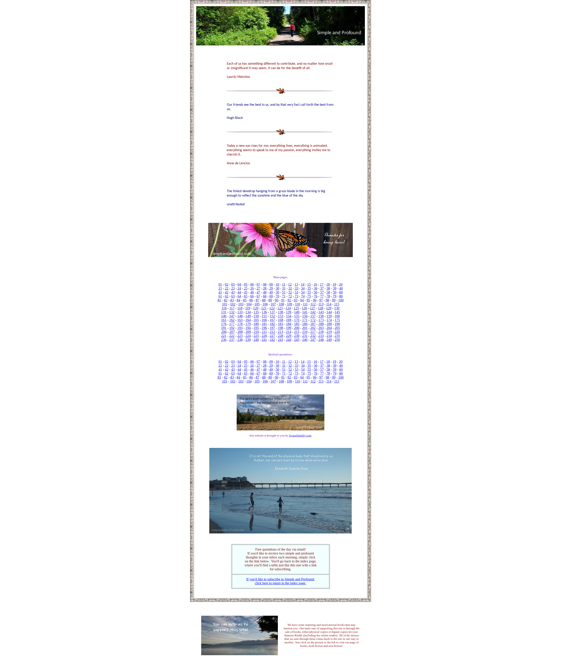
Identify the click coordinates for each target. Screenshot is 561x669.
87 (257, 300)
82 (225, 300)
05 (245, 284)
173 (321, 320)
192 (231, 328)
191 (223, 328)
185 (296, 324)
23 (233, 288)
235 (337, 336)
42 (226, 292)
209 (248, 332)
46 (252, 292)
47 (258, 292)
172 (313, 320)
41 (220, 292)
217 (313, 332)
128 (320, 308)
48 (264, 292)
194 (248, 328)
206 (224, 332)
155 (296, 316)
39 (334, 288)
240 (256, 340)
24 (239, 288)
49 (271, 292)
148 (240, 316)
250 (337, 340)
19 (334, 284)
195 (256, 328)
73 (296, 296)
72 (290, 296)
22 (226, 288)
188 (321, 324)
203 (321, 328)
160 (337, 316)
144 (329, 312)
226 (264, 336)
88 (264, 300)
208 (240, 332)
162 (231, 320)
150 (256, 316)
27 (258, 288)
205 (337, 328)
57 (322, 292)
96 (314, 300)
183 (280, 324)
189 (329, 324)
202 (313, 328)
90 (276, 300)
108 (281, 304)
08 (264, 284)
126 (304, 308)
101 (224, 304)
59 (334, 292)
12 (290, 284)
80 (341, 296)
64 (239, 296)
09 (271, 284)
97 (321, 300)
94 (302, 300)
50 (277, 292)
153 (280, 316)
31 (284, 288)
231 (304, 336)
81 (219, 300)
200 (296, 328)
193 (240, 328)
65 (245, 296)
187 (313, 324)
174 (329, 320)
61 (220, 296)
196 (264, 328)
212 (272, 332)
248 (321, 340)
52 (290, 292)
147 (231, 316)
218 (321, 332)
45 (245, 292)
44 (239, 292)
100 (341, 300)
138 (280, 312)
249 (329, 340)
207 (232, 332)
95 (308, 300)
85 (245, 300)
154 (288, 316)
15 (309, 284)
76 (315, 296)
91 (283, 300)
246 (304, 340)
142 (313, 312)
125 (296, 308)
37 (322, 288)
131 (223, 312)
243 (280, 340)
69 (271, 296)
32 (290, 288)
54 (303, 292)
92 (289, 300)
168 (280, 320)
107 (273, 304)
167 (272, 320)
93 (295, 300)
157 (313, 316)
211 (264, 332)
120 (255, 308)
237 (231, 340)
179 (248, 324)
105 (257, 304)
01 (220, 284)
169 (288, 320)
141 (304, 312)
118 (239, 308)
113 (320, 304)
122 (272, 308)
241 (264, 340)
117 (231, 308)
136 (264, 312)
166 (264, 320)
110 (297, 304)
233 (321, 336)
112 (313, 304)
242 (272, 340)
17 (321, 284)
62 (226, 296)
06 (252, 284)
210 (256, 332)
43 (233, 292)
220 (337, 332)
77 (322, 296)
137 (272, 312)
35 (309, 288)
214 (288, 332)
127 (312, 308)
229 (288, 336)
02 (226, 284)
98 (327, 300)
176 (223, 324)
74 (303, 296)
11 (283, 284)
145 (337, 312)
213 (280, 332)
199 (288, 328)
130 (336, 308)
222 (231, 336)
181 (264, 324)
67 (258, 296)
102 (232, 304)
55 (309, 292)
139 (288, 312)
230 (296, 336)
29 (271, 288)
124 (288, 308)
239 (248, 340)
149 (248, 316)
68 (264, 296)
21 (220, 288)
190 (337, 324)
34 (303, 288)
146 (223, 316)
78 (328, 296)
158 (321, 316)
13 (296, 284)
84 (238, 300)
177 (231, 324)
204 (329, 328)
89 (270, 300)
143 (321, 312)
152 (272, 316)
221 (223, 336)
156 (304, 316)
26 (252, 288)
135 (256, 312)
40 (341, 288)
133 (240, 312)
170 (296, 320)
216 (304, 332)
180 (256, 324)
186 (304, 324)
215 (296, 332)
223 (240, 336)
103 (240, 304)
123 (280, 308)
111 (305, 304)
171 (304, 320)
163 (240, 320)
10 (277, 284)
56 (315, 292)
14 (302, 284)
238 (240, 340)
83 (232, 300)
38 (328, 288)
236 (223, 340)
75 (309, 296)
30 (277, 288)
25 (245, 288)
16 (315, 284)
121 (263, 308)
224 (248, 336)
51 (284, 292)
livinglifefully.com (300, 435)
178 (240, 324)
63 (233, 296)
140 (296, 312)
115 (336, 304)
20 (341, 284)
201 (304, 328)
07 (258, 284)
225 (256, 336)
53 (296, 292)
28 (264, 288)
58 (328, 292)
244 (288, 340)
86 (251, 300)
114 (328, 304)
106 (265, 304)
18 (328, 284)
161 (223, 320)
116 (224, 308)
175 (337, 320)
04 (239, 284)
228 (280, 336)
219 (329, 332)
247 (313, 340)
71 (284, 296)
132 (231, 312)
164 (248, 320)
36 (315, 288)
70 (277, 296)
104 (249, 304)
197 (272, 328)
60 (341, 292)
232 (313, 336)
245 (296, 340)
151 (264, 316)
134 (248, 312)
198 (280, 328)
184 (288, 324)
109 (289, 304)
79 (334, 296)
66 (252, 296)
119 (247, 308)
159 (329, 316)
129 (328, 308)
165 (256, 320)
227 (272, 336)
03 (233, 284)
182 (272, 324)
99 (334, 300)
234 (329, 336)
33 (296, 288)
